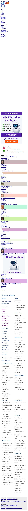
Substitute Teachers (7, 435)
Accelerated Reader (20, 344)
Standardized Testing (7, 482)
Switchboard (5, 396)
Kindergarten (5, 336)
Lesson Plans (9, 501)
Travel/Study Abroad (20, 389)
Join (1, 9)
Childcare (4, 331)
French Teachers (19, 382)
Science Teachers (19, 331)
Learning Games (6, 463)
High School (5, 352)
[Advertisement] (6, 87)
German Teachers (19, 385)
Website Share (18, 490)
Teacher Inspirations (20, 443)
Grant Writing (5, 389)
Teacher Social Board (20, 447)
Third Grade (5, 343)
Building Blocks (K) (19, 347)
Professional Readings (7, 477)
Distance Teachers (6, 409)
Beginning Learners (7, 443)
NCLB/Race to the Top (20, 436)
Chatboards (3, 18)
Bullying (17, 420)
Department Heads (6, 412)
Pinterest (11, 505)
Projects (2, 34)
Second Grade (5, 340)
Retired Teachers (6, 428)
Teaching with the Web (20, 481)
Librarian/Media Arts (20, 360)
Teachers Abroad (19, 302)
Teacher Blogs (18, 476)
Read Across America (7, 377)
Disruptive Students (7, 457)
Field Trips (4, 370)
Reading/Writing (19, 365)
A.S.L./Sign (17, 378)
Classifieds (3, 36)
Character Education (7, 445)
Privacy (15, 499)
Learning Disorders (6, 461)
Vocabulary (17, 372)
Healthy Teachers (19, 431)
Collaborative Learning (7, 452)
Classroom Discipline (7, 447)
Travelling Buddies (6, 380)
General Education (6, 459)
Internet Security (19, 467)
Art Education (18, 315)
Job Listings (9, 508)
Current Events (18, 427)
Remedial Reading (19, 367)
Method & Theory (6, 316)
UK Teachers (18, 309)
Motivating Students (7, 473)
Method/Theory (4, 31)
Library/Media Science (7, 419)
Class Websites (19, 460)
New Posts (3, 22)
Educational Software (20, 465)
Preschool (4, 333)
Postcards (4, 375)
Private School (5, 425)
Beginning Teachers (7, 405)
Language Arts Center (20, 322)
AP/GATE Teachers (7, 402)
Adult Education (6, 360)
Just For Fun (18, 434)
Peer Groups (3, 30)
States (2, 26)
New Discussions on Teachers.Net (8, 156)
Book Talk (17, 349)
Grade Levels (5, 307)
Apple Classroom (19, 458)
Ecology (4, 391)
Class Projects (5, 320)
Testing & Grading (6, 484)
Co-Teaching (5, 454)
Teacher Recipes (19, 445)
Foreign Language (19, 375)
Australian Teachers (20, 305)
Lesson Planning (6, 468)
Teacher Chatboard (6, 301)
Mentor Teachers (6, 423)
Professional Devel (6, 475)
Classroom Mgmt (6, 450)
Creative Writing (19, 353)
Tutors (16, 412)
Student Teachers (6, 432)
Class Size (17, 424)
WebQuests (5, 398)
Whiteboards (18, 492)
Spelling (17, 369)
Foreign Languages (20, 318)
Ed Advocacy (18, 429)
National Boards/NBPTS (21, 409)
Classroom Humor (19, 422)
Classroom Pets (6, 368)
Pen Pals (4, 373)
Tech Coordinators (19, 483)
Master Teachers (6, 421)
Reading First (18, 363)
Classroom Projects (7, 363)
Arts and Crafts (5, 366)
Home (2, 499)
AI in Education (7, 148)
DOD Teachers (5, 414)
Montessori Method (6, 470)
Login (2, 10)
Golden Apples (5, 416)
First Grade (4, 338)
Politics (16, 438)
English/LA (3, 28)
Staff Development (6, 480)
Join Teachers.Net (5, 1)
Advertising (3, 508)
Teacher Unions (6, 437)
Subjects (2, 27)
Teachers (3, 20)
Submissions (15, 508)
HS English (17, 358)
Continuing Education (20, 402)
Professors (4, 354)
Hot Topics (3, 32)
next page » (3, 289)
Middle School (5, 349)
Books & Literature (19, 351)
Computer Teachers (20, 463)
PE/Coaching (18, 329)
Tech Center (3, 35)
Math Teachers (18, 325)
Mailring (15, 505)
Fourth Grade (5, 345)
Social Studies (18, 334)
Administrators (5, 303)
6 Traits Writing (18, 342)
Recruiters (17, 407)
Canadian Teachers (20, 307)
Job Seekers (18, 405)
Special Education (6, 430)
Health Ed (17, 320)
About (5, 499)
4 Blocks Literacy (19, 340)
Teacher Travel (18, 450)
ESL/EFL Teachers (19, 380)
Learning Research (6, 466)
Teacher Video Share (20, 479)
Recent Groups (4, 23)
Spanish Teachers (19, 387)
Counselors (5, 407)
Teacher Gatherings (20, 441)
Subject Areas (18, 313)
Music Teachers (19, 327)
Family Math (5, 384)
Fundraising (5, 386)
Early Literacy (18, 356)
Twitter (7, 505)
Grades (2, 25)
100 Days (4, 382)
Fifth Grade (4, 347)
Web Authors (18, 486)
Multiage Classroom (7, 358)
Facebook (3, 505)
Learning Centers (6, 393)
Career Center (5, 323)
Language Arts (18, 337)
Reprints (20, 508)
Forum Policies (10, 499)
